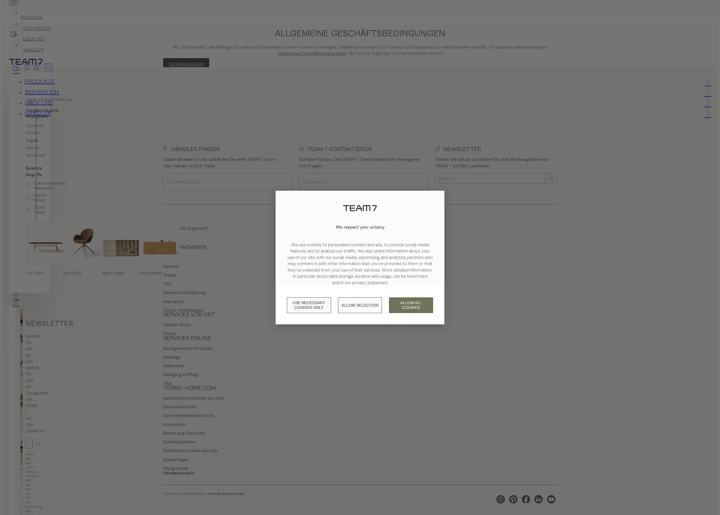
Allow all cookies (411, 305)
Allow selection (360, 305)
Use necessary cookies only (308, 305)
